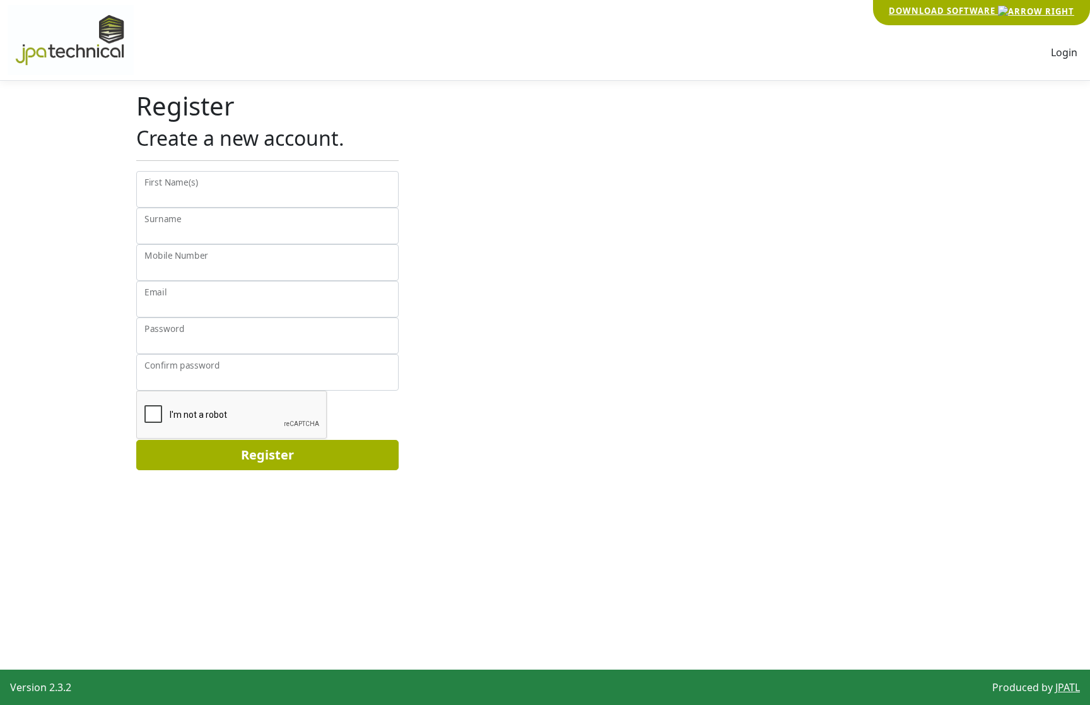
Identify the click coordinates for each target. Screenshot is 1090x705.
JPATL (1067, 687)
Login (1064, 52)
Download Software (943, 10)
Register (267, 454)
